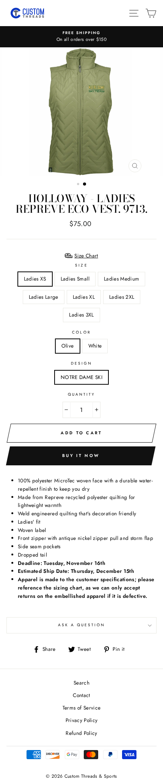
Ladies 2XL (121, 297)
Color (81, 332)
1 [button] (79, 185)
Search (81, 682)
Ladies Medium (121, 278)
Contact (81, 695)
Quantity (81, 394)
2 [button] (85, 184)
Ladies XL (84, 297)
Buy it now (80, 455)
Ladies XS (35, 278)
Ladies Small (75, 278)
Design (81, 363)
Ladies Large (43, 297)
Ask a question (81, 625)
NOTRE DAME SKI (81, 377)
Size (81, 265)
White (95, 345)
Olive (67, 345)
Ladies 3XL (81, 314)
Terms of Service (81, 707)
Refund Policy (81, 733)
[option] (81, 37)
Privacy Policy (82, 720)
